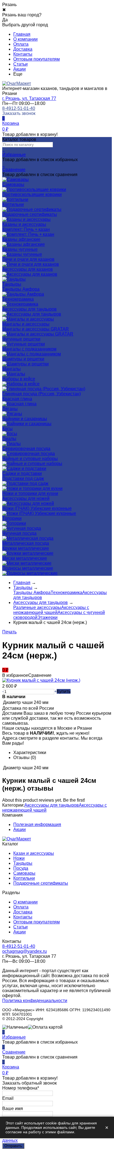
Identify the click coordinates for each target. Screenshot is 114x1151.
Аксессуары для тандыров (29, 309)
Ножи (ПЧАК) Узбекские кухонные (37, 508)
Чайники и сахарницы (24, 418)
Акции (19, 69)
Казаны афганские (21, 239)
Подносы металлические (27, 568)
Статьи (20, 64)
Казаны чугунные (20, 249)
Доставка (22, 49)
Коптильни (24, 878)
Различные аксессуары (37, 607)
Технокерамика (18, 299)
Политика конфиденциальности (34, 1000)
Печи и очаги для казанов (28, 259)
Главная (21, 34)
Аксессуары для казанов (27, 269)
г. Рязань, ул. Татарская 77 (29, 98)
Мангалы (11, 369)
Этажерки (47, 617)
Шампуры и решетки (23, 359)
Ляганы (10, 408)
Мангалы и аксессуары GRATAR (35, 329)
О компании (25, 39)
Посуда (20, 868)
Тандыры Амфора (21, 289)
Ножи (19, 858)
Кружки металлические (25, 548)
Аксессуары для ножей (26, 498)
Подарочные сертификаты (40, 883)
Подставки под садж (23, 478)
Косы (7, 428)
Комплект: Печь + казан (26, 229)
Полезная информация (37, 824)
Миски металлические (24, 558)
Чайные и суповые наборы (30, 458)
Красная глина (17, 398)
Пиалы (9, 438)
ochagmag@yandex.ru (24, 951)
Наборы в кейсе (18, 378)
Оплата (20, 44)
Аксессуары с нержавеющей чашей (51, 610)
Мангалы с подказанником (29, 349)
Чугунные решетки (21, 339)
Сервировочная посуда (26, 448)
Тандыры (22, 863)
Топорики (12, 518)
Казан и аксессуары (33, 853)
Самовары (24, 873)
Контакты (22, 54)
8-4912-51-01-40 (18, 108)
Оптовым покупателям (36, 59)
